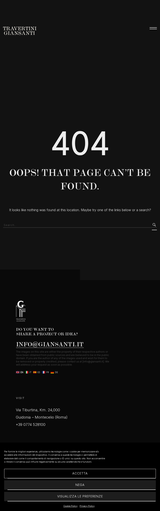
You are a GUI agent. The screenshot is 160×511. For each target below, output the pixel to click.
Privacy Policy (87, 506)
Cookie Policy (70, 506)
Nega (80, 485)
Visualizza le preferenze (80, 496)
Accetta (80, 473)
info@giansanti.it (50, 344)
